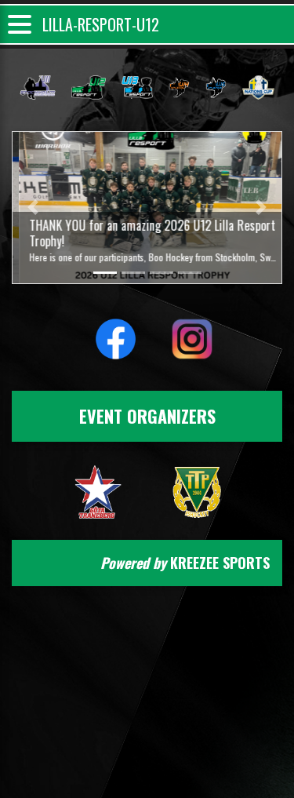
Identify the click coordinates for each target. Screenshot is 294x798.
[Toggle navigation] (19, 25)
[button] (33, 207)
